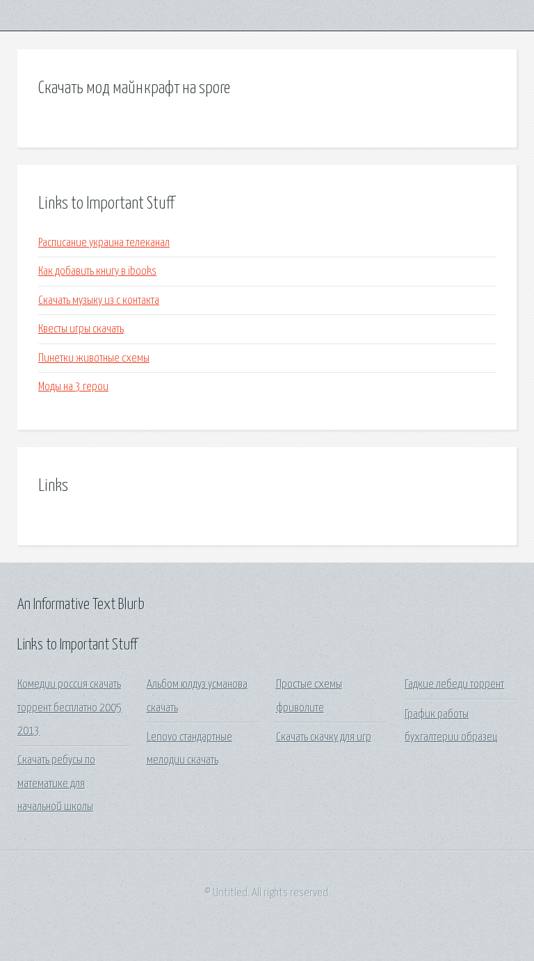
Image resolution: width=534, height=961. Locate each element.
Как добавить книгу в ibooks (97, 271)
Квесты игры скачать (81, 329)
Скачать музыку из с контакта (98, 301)
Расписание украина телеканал (104, 243)
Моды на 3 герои (73, 387)
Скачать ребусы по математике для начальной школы (56, 783)
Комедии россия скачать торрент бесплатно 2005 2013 (69, 708)
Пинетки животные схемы (93, 358)
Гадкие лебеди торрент (454, 685)
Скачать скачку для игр (323, 737)
